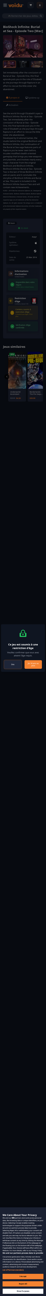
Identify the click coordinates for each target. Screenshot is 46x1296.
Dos (12, 664)
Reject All (23, 1284)
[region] (23, 1251)
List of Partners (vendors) (13, 1270)
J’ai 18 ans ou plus (33, 664)
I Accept (23, 1276)
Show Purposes (23, 1291)
